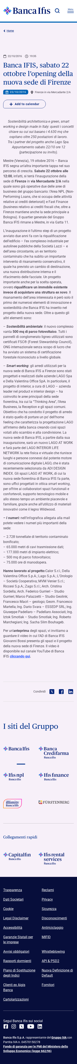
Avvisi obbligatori (16, 952)
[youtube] (30, 1026)
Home (10, 30)
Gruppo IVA (59, 1037)
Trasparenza (12, 890)
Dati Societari (13, 899)
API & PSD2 (50, 961)
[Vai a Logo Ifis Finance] (56, 779)
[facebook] (5, 1026)
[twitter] (21, 1026)
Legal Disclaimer (15, 918)
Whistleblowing (53, 952)
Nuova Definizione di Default (57, 972)
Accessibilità (12, 928)
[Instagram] (13, 1026)
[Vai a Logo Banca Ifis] (20, 752)
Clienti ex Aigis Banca (14, 987)
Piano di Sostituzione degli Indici (19, 972)
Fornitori (48, 985)
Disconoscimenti (54, 918)
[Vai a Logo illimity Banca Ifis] (20, 805)
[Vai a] (20, 779)
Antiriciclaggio (52, 928)
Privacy (47, 899)
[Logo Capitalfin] (20, 858)
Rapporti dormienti (17, 961)
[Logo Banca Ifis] (26, 11)
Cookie (8, 909)
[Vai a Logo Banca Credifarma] (56, 752)
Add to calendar (27, 104)
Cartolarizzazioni (16, 999)
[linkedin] (39, 1026)
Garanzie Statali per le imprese (18, 939)
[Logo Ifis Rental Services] (56, 858)
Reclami (48, 890)
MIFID (46, 937)
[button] (57, 10)
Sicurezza (49, 909)
